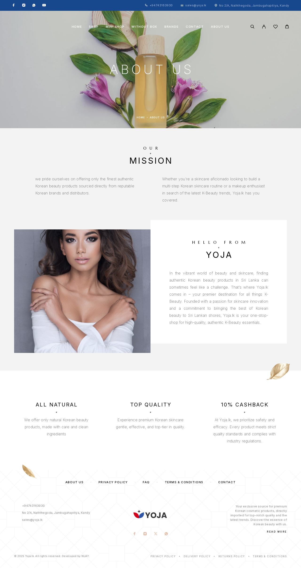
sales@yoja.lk (195, 5)
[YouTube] (44, 5)
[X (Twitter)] (155, 534)
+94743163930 (161, 5)
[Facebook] (14, 5)
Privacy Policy (113, 482)
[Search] (252, 26)
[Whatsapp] (34, 5)
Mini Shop (115, 26)
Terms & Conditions (184, 482)
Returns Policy (231, 556)
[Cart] (287, 27)
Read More (277, 531)
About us (220, 26)
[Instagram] (24, 5)
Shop (94, 26)
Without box (144, 26)
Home (77, 26)
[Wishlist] (275, 27)
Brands (171, 26)
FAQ (146, 482)
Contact (195, 26)
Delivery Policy (197, 556)
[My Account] (264, 26)
